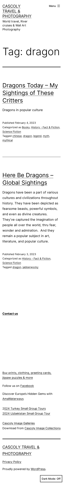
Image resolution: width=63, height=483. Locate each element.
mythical (7, 140)
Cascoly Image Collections (43, 428)
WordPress (38, 469)
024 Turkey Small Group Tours (25, 408)
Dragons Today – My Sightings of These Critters (30, 93)
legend (37, 135)
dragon (27, 135)
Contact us (10, 313)
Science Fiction (11, 131)
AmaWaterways (13, 398)
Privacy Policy (11, 461)
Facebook (27, 385)
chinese (17, 135)
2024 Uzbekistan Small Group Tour (26, 413)
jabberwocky (30, 267)
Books (26, 127)
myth (46, 135)
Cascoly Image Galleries (18, 423)
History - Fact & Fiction (45, 127)
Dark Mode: (49, 478)
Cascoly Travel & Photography (17, 11)
